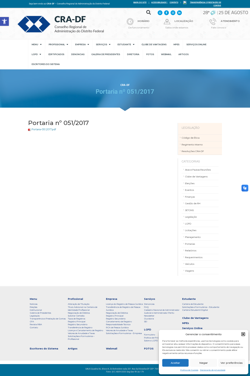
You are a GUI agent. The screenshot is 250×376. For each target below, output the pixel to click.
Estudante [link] (124, 44)
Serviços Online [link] (196, 44)
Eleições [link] (189, 183)
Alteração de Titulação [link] (78, 304)
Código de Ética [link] (190, 137)
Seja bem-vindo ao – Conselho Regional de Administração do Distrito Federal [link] (69, 4)
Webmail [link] (166, 54)
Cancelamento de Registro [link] (119, 321)
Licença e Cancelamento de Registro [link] (85, 330)
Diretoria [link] (133, 54)
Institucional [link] (36, 310)
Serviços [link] (101, 44)
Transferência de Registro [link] (80, 327)
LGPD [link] (35, 54)
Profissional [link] (57, 44)
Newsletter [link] (149, 315)
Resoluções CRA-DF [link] (193, 151)
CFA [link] (32, 321)
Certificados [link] (56, 54)
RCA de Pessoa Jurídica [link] (117, 327)
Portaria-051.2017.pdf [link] (43, 129)
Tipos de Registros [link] (76, 318)
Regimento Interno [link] (192, 144)
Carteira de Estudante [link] (192, 304)
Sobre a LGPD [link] (151, 340)
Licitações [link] (190, 230)
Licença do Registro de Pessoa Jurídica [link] (124, 304)
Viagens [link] (189, 270)
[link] (4, 21)
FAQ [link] (146, 307)
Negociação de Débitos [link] (79, 313)
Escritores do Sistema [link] (46, 64)
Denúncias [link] (77, 54)
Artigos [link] (183, 54)
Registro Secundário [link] (77, 324)
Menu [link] (35, 44)
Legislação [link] (191, 216)
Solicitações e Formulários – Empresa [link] (124, 333)
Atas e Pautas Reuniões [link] (198, 169)
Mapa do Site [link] (139, 2)
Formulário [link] (149, 334)
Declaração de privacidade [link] (212, 370)
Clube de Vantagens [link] (153, 44)
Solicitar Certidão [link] (76, 315)
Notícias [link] (33, 304)
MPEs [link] (176, 44)
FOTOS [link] (150, 54)
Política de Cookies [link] (189, 370)
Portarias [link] (190, 244)
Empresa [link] (80, 44)
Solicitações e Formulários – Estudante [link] (200, 307)
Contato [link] (34, 327)
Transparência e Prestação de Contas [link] (48, 318)
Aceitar (175, 362)
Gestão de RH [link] (192, 203)
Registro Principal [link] (76, 321)
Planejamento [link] (193, 237)
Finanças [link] (190, 196)
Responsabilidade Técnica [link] (118, 324)
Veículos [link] (189, 264)
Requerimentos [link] (193, 257)
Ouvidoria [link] (149, 318)
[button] (243, 334)
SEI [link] (145, 321)
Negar (203, 362)
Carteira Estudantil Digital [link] (195, 310)
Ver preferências (232, 362)
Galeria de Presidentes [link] (105, 54)
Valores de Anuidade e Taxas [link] (81, 333)
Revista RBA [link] (36, 324)
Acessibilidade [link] (158, 2)
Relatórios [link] (190, 250)
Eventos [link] (189, 190)
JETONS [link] (189, 210)
